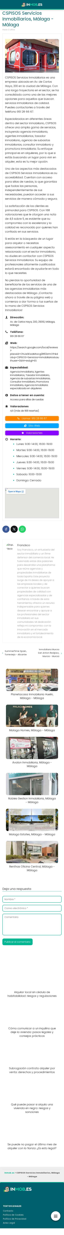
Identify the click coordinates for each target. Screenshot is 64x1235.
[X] (14, 529)
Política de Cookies (13, 1214)
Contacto (8, 1210)
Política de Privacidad (14, 1218)
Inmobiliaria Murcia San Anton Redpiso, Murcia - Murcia (48, 653)
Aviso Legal (9, 1222)
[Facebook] (6, 529)
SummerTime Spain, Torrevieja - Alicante (16, 652)
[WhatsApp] (22, 529)
